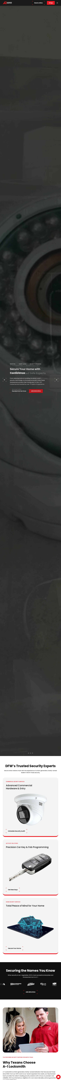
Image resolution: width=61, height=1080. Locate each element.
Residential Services (19, 391)
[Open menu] (57, 3)
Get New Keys (13, 890)
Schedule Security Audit (16, 831)
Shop (51, 3)
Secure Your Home (14, 948)
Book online (38, 3)
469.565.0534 (36, 391)
